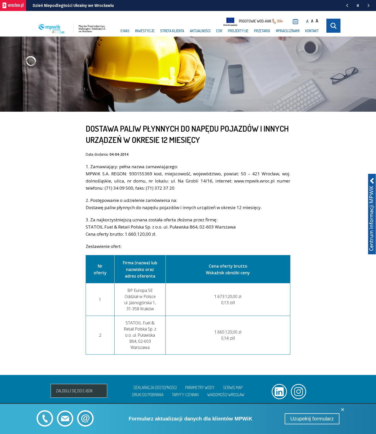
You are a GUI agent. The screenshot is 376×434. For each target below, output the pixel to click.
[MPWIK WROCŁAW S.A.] (40, 391)
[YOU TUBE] (317, 391)
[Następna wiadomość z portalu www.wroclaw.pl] (368, 5)
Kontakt (312, 30)
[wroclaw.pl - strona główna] (13, 5)
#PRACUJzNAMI (288, 30)
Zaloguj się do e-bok (74, 390)
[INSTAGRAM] (298, 391)
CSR (219, 30)
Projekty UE (238, 30)
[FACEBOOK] (337, 391)
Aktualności (200, 30)
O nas (124, 30)
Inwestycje (144, 30)
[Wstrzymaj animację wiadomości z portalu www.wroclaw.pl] (357, 5)
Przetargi (262, 30)
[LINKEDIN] (279, 391)
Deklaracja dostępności (155, 387)
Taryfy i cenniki (185, 394)
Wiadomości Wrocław (225, 394)
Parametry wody (200, 387)
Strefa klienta (172, 30)
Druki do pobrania (147, 394)
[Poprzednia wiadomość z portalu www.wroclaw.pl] (347, 5)
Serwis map (232, 387)
